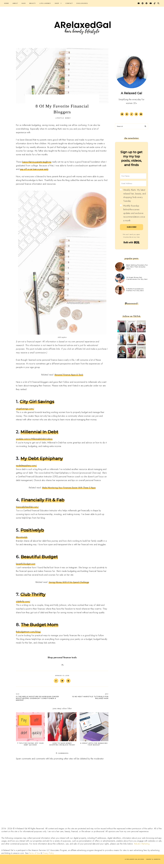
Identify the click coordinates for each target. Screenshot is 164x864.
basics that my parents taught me (36, 161)
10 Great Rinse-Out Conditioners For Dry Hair (137, 278)
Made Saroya (153, 859)
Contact (69, 3)
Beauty (32, 3)
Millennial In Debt (39, 431)
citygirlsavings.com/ (25, 408)
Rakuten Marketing (141, 843)
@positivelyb (21, 537)
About (15, 3)
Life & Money (45, 3)
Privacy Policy (48, 853)
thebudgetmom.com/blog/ (28, 631)
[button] (133, 205)
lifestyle (59, 118)
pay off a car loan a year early (34, 169)
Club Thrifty (33, 594)
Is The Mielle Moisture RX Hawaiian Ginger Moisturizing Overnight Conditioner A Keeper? (37, 697)
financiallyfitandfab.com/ (27, 506)
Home (6, 3)
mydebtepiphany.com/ (26, 465)
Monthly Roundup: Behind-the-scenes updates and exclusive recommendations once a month (134, 213)
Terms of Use (34, 853)
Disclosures (82, 3)
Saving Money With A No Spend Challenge (69, 582)
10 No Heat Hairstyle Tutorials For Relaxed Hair (90, 696)
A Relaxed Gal (131, 859)
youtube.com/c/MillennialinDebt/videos (34, 438)
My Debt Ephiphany (42, 458)
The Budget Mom (39, 624)
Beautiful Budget (39, 556)
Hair (24, 3)
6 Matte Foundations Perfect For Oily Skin (135, 289)
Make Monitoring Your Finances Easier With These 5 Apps (69, 487)
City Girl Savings (37, 401)
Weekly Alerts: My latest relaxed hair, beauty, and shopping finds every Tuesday (134, 195)
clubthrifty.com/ (23, 601)
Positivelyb (32, 530)
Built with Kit (132, 242)
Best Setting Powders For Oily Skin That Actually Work (137, 267)
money (68, 118)
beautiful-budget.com (25, 563)
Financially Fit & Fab (42, 499)
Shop (57, 3)
